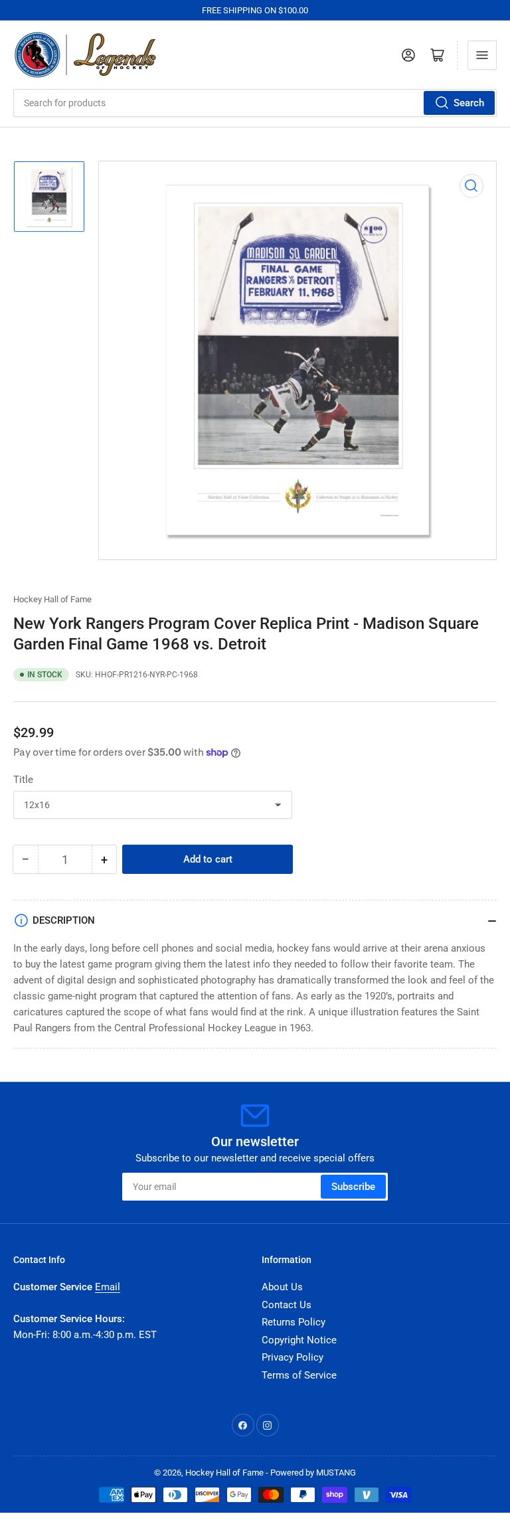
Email (107, 1287)
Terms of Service (299, 1375)
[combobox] (255, 103)
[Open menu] (482, 55)
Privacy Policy (292, 1357)
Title (23, 780)
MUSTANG (336, 1473)
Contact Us (286, 1305)
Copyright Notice (299, 1340)
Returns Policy (293, 1322)
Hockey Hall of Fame (52, 599)
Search (469, 103)
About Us (282, 1287)
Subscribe (353, 1187)
